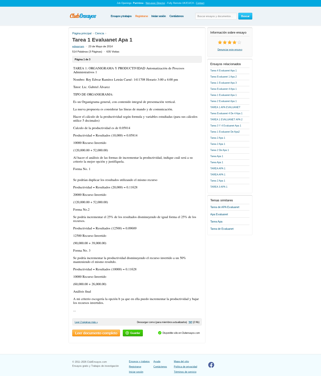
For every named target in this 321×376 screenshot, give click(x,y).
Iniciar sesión (158, 16)
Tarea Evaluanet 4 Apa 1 (223, 89)
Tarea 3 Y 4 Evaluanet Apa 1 (225, 125)
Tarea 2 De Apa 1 (219, 150)
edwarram (78, 46)
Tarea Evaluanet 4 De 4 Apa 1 (226, 113)
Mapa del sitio (181, 361)
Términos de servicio (185, 371)
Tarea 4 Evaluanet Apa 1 (223, 70)
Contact (200, 3)
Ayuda (156, 361)
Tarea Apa (216, 221)
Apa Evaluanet (219, 214)
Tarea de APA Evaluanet (224, 207)
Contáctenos (176, 16)
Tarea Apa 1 (216, 156)
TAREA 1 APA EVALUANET (225, 107)
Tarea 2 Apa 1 (217, 137)
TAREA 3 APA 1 (218, 186)
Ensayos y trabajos (121, 16)
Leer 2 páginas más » (86, 322)
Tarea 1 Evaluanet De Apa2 (225, 131)
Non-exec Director (155, 3)
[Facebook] (211, 367)
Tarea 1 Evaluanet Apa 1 (223, 95)
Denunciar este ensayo (230, 49)
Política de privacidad (185, 366)
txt (190, 322)
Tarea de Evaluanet (222, 228)
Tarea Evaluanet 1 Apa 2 (223, 76)
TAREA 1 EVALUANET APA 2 (226, 119)
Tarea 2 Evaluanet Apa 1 (223, 101)
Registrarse (141, 16)
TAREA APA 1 (217, 168)
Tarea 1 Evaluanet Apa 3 (223, 82)
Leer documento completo (96, 333)
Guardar (135, 332)
